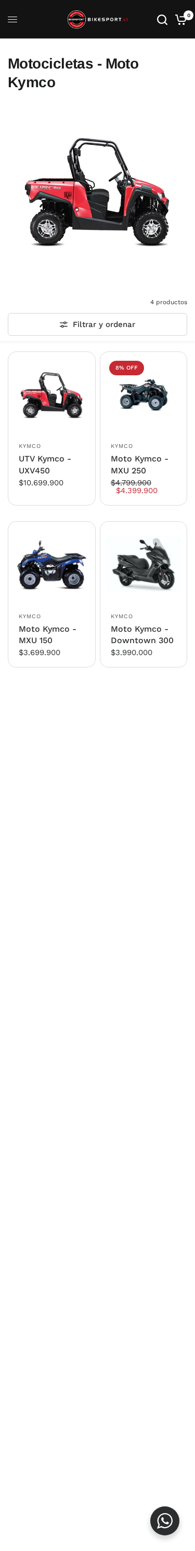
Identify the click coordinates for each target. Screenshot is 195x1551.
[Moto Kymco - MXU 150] (52, 565)
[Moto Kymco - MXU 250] (144, 395)
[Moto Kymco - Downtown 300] (144, 565)
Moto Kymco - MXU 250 (139, 464)
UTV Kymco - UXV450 (45, 464)
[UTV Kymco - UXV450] (52, 395)
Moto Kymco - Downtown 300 (142, 634)
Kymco (30, 446)
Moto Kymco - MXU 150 (47, 634)
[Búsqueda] (162, 19)
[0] (179, 19)
